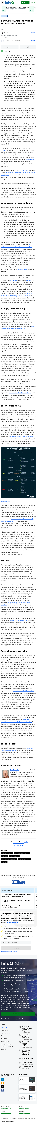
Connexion (4, 1030)
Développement (6, 853)
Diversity (3, 1049)
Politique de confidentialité (7, 1121)
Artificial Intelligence (9, 859)
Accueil (3, 1024)
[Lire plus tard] (28, 47)
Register (24, 2)
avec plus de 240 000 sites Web (23, 691)
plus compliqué (23, 269)
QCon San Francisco (27, 1058)
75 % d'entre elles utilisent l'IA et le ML (20, 437)
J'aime (11, 47)
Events (3, 1035)
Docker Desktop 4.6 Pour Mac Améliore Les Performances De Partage (14, 906)
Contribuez (4, 1038)
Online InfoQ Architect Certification (25, 1036)
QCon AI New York (27, 1062)
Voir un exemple (12, 922)
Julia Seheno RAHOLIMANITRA (12, 41)
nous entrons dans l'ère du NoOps (20, 393)
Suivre (33, 32)
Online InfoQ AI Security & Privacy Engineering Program (27, 1029)
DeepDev (29, 280)
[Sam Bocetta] (2, 33)
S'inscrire (4, 1027)
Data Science (14, 856)
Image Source (5, 501)
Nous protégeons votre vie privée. (9, 951)
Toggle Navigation (2, 2)
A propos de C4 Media (7, 1046)
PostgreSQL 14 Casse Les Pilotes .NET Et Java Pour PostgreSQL (16, 901)
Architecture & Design (21, 853)
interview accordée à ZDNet (18, 620)
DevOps (4, 16)
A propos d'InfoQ (6, 1044)
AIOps (25, 170)
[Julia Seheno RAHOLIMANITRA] (2, 41)
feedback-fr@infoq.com (6, 1108)
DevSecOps (30, 159)
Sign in (33, 2)
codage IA (13, 280)
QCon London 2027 (27, 1066)
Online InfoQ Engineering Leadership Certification (25, 1044)
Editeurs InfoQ (5, 1041)
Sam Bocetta (7, 33)
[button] (16, 948)
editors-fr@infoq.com (6, 1113)
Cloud (4, 862)
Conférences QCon (6, 1033)
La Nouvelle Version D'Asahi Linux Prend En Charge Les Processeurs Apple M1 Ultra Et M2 (16, 895)
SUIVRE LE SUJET (18, 845)
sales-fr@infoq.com (24, 1108)
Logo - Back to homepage (9, 2)
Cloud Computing (25, 859)
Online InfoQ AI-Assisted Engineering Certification (26, 1052)
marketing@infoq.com (24, 1113)
